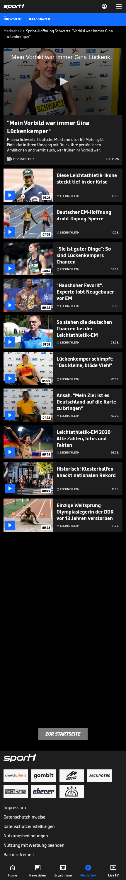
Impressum (15, 807)
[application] (63, 81)
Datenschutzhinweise (24, 817)
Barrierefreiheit (19, 854)
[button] (63, 81)
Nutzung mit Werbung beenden (34, 845)
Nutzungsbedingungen (26, 836)
